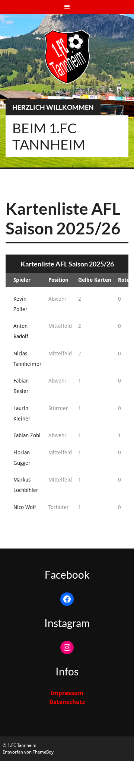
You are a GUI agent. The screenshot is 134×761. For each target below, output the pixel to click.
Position (58, 280)
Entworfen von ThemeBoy (28, 752)
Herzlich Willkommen (53, 107)
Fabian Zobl (27, 435)
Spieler (22, 280)
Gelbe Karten (94, 280)
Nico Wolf (24, 507)
